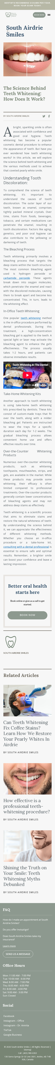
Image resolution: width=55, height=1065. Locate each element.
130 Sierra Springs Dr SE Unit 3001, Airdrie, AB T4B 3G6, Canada (27, 1058)
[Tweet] (44, 116)
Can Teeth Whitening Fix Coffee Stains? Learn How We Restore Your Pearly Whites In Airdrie (27, 733)
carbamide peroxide (16, 278)
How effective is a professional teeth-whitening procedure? (26, 806)
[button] (49, 14)
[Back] (9, 31)
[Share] (50, 116)
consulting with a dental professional (26, 546)
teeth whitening (31, 318)
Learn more (9, 946)
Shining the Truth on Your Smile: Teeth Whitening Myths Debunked (25, 876)
